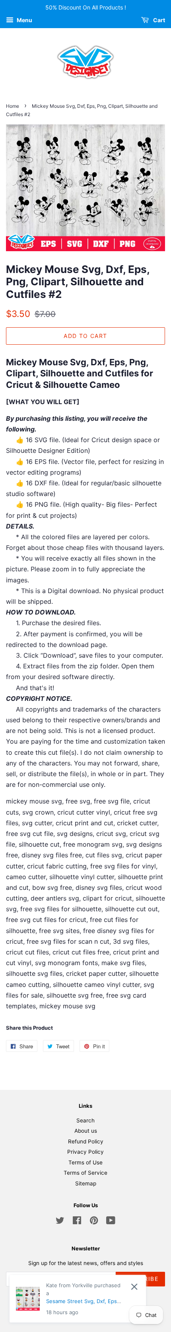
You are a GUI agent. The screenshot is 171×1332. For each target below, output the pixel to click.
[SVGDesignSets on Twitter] (60, 1222)
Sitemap (85, 1183)
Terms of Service (85, 1173)
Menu (24, 20)
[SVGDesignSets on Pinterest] (93, 1222)
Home (12, 106)
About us (85, 1131)
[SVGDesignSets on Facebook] (77, 1222)
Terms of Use (85, 1162)
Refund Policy (85, 1141)
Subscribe (140, 1278)
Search (85, 1120)
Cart (158, 20)
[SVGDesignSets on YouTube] (110, 1222)
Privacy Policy (85, 1152)
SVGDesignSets (110, 1303)
